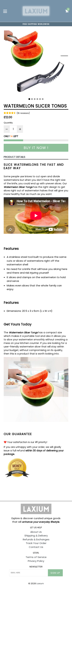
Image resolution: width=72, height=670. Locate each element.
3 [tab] (34, 99)
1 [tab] (29, 99)
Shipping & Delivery (36, 535)
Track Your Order (36, 543)
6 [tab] (43, 99)
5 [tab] (40, 99)
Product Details (14, 157)
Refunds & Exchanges (36, 539)
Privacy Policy (36, 561)
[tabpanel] (36, 63)
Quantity (8, 122)
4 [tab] (37, 99)
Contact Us (36, 547)
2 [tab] (32, 99)
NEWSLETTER (36, 566)
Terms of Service (36, 557)
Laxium (40, 583)
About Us (36, 532)
